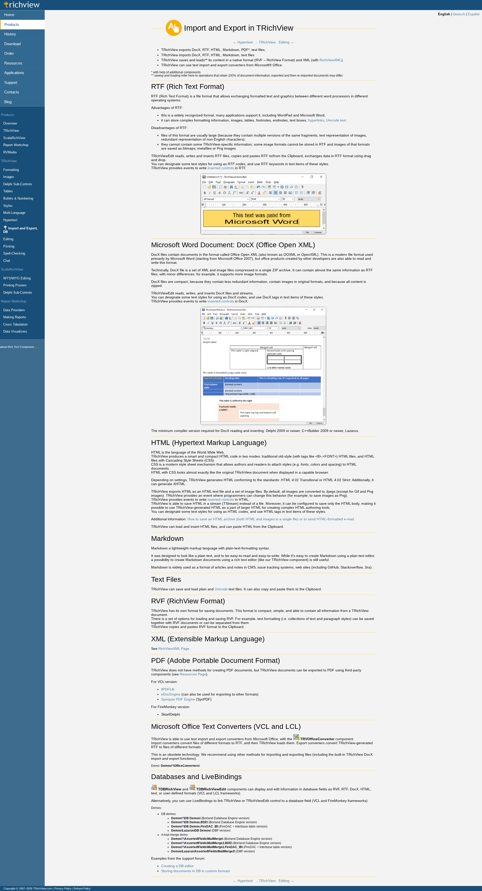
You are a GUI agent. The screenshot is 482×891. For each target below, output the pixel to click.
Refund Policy (82, 888)
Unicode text (336, 120)
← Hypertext (243, 42)
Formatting (11, 170)
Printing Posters (15, 285)
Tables (8, 191)
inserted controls (221, 168)
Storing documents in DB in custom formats (195, 871)
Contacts (11, 92)
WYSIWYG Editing (17, 278)
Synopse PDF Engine (178, 699)
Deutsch (459, 14)
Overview (10, 123)
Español (473, 14)
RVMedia (10, 152)
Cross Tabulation (15, 324)
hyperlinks (316, 120)
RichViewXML (330, 60)
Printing (8, 246)
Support (10, 82)
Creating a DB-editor (177, 866)
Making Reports (14, 317)
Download (12, 44)
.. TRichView (266, 42)
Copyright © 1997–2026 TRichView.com (28, 888)
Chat (6, 261)
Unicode (221, 589)
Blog (8, 102)
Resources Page (193, 674)
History (10, 34)
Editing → (286, 42)
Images (8, 177)
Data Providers (14, 310)
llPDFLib (167, 689)
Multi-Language (14, 213)
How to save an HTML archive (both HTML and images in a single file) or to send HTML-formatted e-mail (271, 519)
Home (9, 15)
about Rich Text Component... (18, 346)
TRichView (11, 131)
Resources (13, 63)
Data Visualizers (15, 331)
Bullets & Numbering (18, 198)
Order (9, 53)
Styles (8, 206)
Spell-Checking (14, 253)
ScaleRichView (14, 138)
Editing (8, 239)
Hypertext (10, 220)
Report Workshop (15, 145)
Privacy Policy (63, 888)
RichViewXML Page (173, 649)
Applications (14, 73)
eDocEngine (170, 694)
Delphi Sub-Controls (17, 184)
